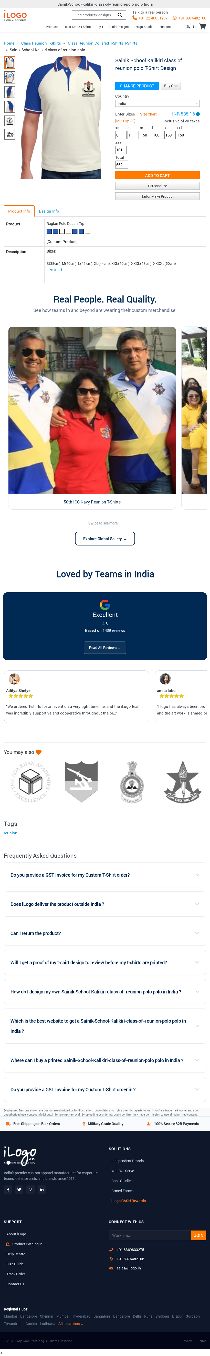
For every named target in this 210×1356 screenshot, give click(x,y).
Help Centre (15, 1254)
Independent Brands (127, 1160)
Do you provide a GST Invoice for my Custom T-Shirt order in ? (73, 1089)
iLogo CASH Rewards (128, 1200)
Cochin (31, 1323)
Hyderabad (81, 1316)
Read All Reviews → (105, 647)
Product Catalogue (27, 1244)
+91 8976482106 (191, 17)
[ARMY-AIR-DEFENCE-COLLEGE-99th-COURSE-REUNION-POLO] (79, 782)
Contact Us (15, 1283)
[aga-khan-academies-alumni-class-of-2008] (28, 782)
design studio (143, 27)
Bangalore (28, 1316)
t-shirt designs (118, 27)
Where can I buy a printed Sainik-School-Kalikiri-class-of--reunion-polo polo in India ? (96, 1060)
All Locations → (71, 1323)
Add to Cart (157, 175)
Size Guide (15, 1264)
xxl (179, 127)
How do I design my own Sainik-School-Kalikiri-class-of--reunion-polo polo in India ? (95, 992)
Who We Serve (122, 1170)
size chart (54, 269)
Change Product (137, 85)
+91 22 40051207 (152, 17)
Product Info (19, 211)
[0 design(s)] (202, 26)
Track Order (15, 1273)
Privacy (187, 1341)
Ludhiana (47, 1323)
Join (198, 1235)
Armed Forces (122, 1190)
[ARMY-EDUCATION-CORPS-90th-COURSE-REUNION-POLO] (180, 782)
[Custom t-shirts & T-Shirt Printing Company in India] (15, 15)
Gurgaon (193, 1316)
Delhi (137, 1316)
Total (119, 157)
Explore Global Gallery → (105, 538)
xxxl (118, 142)
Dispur (177, 1316)
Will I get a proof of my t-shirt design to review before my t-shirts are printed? (88, 962)
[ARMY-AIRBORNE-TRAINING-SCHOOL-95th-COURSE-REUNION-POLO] (129, 782)
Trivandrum (13, 1323)
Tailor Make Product (157, 196)
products (52, 27)
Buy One (170, 85)
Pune (148, 1316)
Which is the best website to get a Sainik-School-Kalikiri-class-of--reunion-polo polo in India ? (98, 1026)
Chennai (46, 1316)
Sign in (191, 26)
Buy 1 (99, 27)
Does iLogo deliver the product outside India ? (57, 904)
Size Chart (148, 114)
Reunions (164, 27)
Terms (202, 1341)
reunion (10, 832)
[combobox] (157, 103)
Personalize (157, 185)
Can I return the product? (35, 933)
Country (122, 96)
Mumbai (10, 1316)
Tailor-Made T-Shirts (77, 27)
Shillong (162, 1316)
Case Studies (121, 1180)
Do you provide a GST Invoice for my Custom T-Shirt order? (70, 875)
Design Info (49, 211)
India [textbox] (122, 103)
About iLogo (16, 1234)
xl (165, 127)
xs (117, 127)
